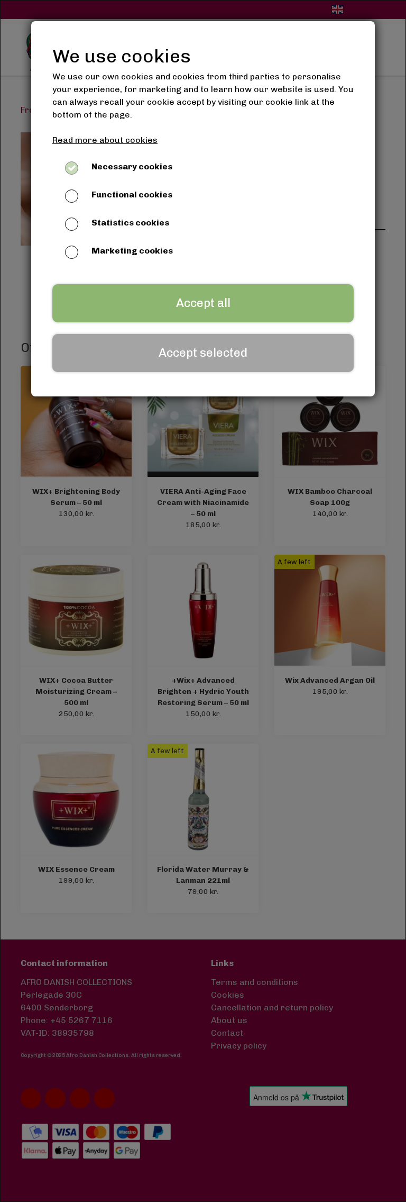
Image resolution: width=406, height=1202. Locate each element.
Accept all (203, 303)
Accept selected (203, 353)
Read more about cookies (105, 140)
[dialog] (203, 601)
